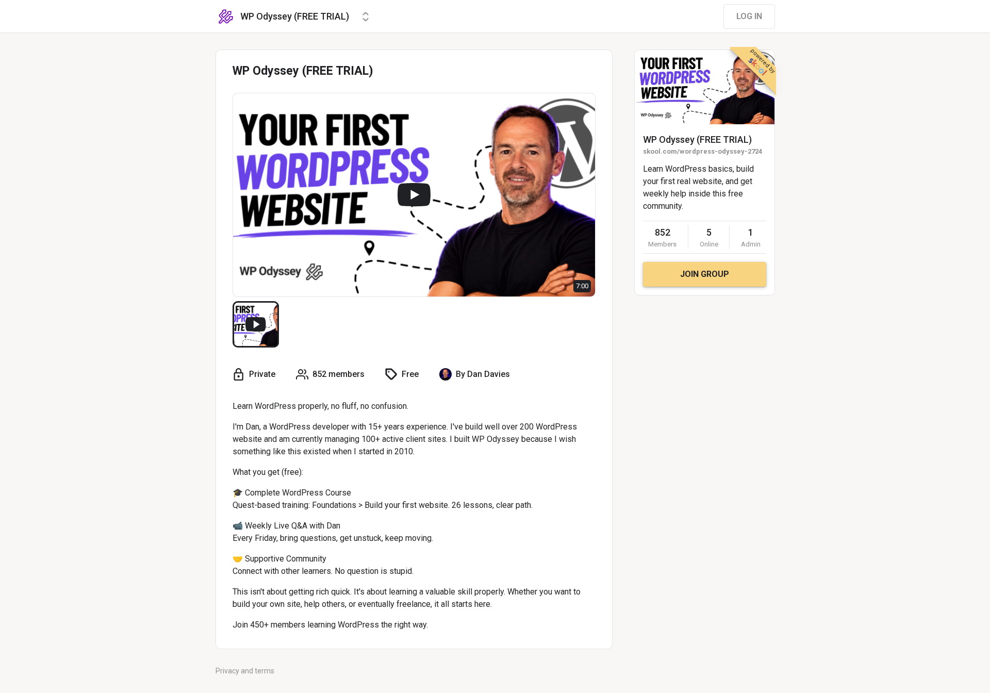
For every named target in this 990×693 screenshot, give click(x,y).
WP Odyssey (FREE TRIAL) (697, 139)
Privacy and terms (245, 671)
